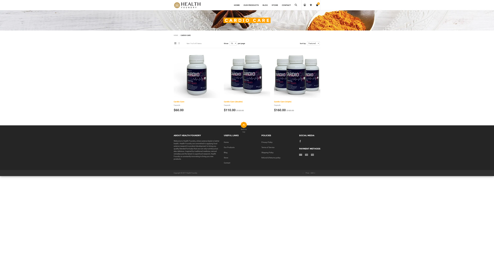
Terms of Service (267, 147)
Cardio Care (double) (233, 102)
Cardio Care (179, 102)
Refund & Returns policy (270, 158)
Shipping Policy (267, 152)
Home (176, 35)
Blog (225, 152)
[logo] (187, 5)
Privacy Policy (266, 142)
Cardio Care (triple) (282, 102)
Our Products (229, 147)
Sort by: (303, 43)
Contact (227, 163)
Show (226, 43)
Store (226, 158)
